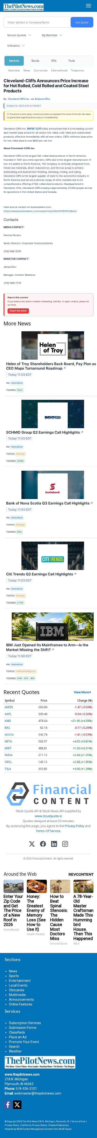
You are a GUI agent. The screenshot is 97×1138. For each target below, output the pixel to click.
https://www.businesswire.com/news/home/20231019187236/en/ (40, 211)
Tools (72, 60)
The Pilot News (30, 1121)
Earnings (20, 454)
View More (81, 692)
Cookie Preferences (59, 1125)
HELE (19, 390)
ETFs (53, 60)
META (8, 741)
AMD (8, 721)
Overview (14, 70)
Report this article (18, 311)
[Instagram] (65, 844)
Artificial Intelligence (26, 671)
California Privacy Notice (34, 1125)
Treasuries (77, 70)
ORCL (8, 762)
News (27, 70)
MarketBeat (17, 383)
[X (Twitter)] (32, 844)
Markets (14, 60)
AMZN (9, 707)
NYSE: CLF (34, 128)
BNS (19, 531)
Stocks (35, 60)
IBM (32, 678)
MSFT (8, 748)
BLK (26, 678)
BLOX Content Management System (35, 1129)
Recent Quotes (16, 35)
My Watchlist (49, 35)
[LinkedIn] (54, 844)
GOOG (9, 735)
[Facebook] (43, 844)
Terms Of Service (48, 831)
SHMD (20, 461)
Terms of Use (78, 1121)
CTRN (20, 602)
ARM (19, 678)
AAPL (8, 714)
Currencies (40, 70)
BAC (7, 728)
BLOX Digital (65, 1129)
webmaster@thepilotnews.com (37, 1093)
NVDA (8, 755)
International (59, 70)
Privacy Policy (74, 826)
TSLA (8, 769)
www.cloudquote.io (48, 816)
